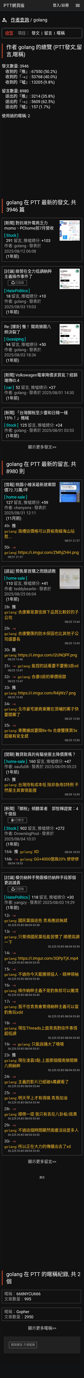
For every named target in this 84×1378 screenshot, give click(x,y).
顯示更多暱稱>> (42, 1328)
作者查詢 (20, 20)
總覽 (9, 33)
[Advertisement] (42, 1222)
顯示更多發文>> (42, 447)
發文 (36, 33)
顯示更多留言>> (42, 1161)
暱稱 (61, 33)
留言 (48, 33)
